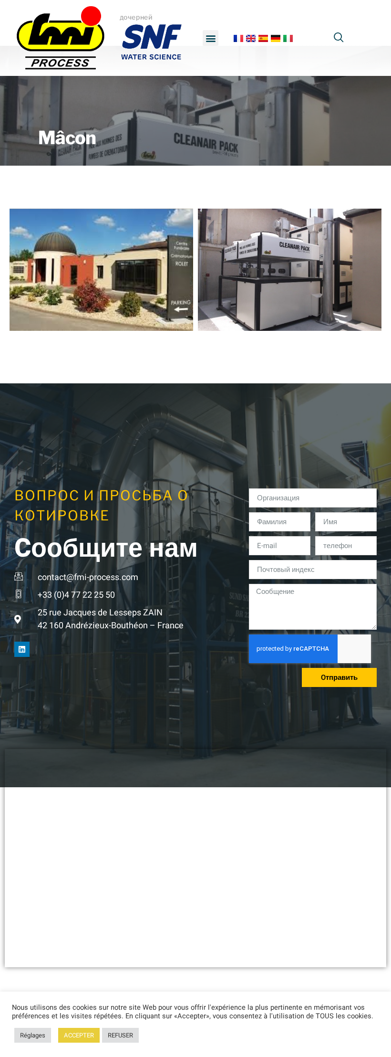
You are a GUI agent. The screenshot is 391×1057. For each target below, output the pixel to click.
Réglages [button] (32, 1035)
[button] (210, 38)
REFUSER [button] (120, 1035)
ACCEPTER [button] (79, 1035)
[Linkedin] (22, 649)
